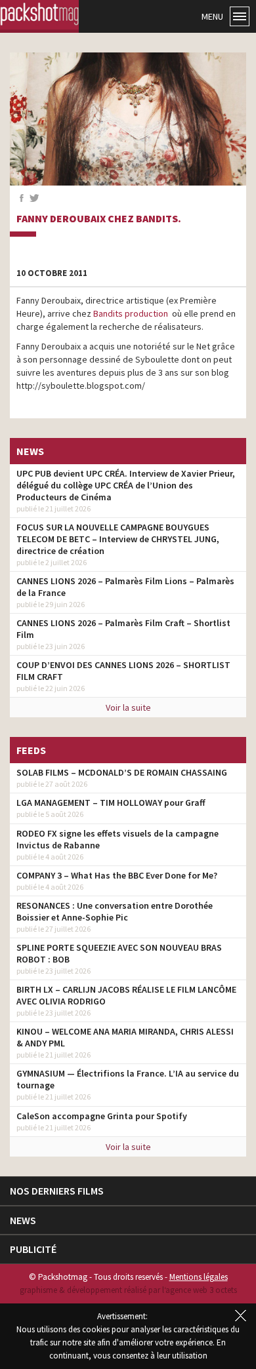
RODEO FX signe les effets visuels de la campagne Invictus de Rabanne (117, 839)
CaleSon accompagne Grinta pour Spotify (101, 1116)
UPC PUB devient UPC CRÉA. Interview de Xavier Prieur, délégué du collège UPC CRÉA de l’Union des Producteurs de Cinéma (125, 485)
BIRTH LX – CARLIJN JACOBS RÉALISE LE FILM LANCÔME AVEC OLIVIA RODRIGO (126, 995)
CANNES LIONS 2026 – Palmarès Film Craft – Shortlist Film (123, 629)
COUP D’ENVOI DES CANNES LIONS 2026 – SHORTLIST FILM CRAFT (123, 671)
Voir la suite (128, 707)
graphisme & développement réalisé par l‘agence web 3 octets (128, 1290)
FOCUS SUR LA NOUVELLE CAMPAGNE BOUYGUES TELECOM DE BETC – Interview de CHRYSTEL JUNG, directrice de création (117, 539)
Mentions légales (198, 1276)
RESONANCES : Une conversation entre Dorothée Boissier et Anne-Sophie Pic (114, 911)
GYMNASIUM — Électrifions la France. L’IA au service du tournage (127, 1079)
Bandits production (130, 313)
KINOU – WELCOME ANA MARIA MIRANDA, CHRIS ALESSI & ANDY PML (125, 1037)
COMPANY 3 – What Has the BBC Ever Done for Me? (116, 875)
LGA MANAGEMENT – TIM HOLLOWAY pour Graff (110, 802)
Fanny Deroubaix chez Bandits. (98, 219)
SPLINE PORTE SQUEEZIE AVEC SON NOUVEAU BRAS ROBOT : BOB (119, 953)
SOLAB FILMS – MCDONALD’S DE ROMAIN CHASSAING (121, 772)
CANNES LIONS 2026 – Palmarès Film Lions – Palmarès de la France (125, 587)
